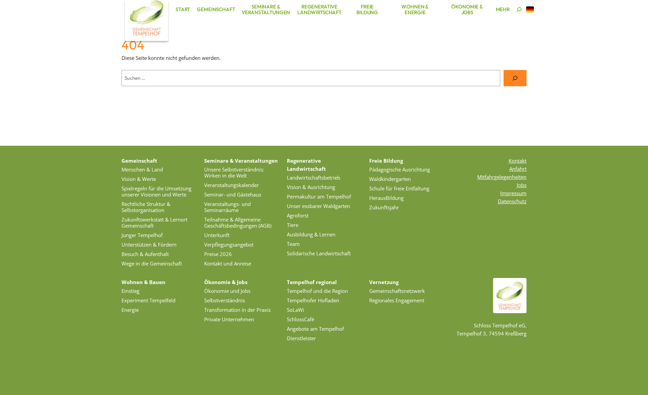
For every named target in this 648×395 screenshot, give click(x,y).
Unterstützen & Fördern (149, 244)
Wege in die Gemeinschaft (152, 263)
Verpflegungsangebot (228, 244)
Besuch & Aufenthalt (145, 254)
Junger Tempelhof (142, 235)
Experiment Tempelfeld (149, 300)
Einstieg (130, 290)
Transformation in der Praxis (237, 309)
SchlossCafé (300, 319)
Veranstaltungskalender (231, 185)
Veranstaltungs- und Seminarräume (227, 207)
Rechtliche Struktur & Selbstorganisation (146, 207)
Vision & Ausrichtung (311, 187)
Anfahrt (517, 168)
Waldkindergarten (390, 179)
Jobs (521, 185)
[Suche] (515, 78)
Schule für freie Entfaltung (399, 188)
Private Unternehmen (229, 319)
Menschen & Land (142, 169)
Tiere (292, 225)
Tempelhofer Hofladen (313, 300)
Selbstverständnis (224, 300)
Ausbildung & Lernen (311, 234)
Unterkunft (217, 235)
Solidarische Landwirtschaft (319, 253)
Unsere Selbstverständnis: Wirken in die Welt (234, 172)
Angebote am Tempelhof (315, 328)
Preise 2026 (218, 254)
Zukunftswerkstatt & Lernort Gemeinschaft (154, 222)
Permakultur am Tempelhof (319, 196)
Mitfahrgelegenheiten (501, 176)
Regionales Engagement (396, 300)
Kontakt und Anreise (227, 263)
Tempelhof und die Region (317, 290)
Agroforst (297, 215)
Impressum (513, 193)
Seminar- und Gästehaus (232, 194)
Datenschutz (512, 201)
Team (293, 243)
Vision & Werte (139, 179)
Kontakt (517, 160)
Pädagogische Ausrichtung (399, 169)
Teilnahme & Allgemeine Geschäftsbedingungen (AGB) (237, 222)
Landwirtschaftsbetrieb (313, 177)
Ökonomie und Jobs (227, 290)
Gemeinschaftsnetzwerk (397, 290)
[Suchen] (519, 9)
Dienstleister (301, 338)
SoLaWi (295, 309)
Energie (130, 309)
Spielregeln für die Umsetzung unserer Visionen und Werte (156, 191)
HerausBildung (386, 197)
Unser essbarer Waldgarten (318, 206)
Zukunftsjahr (384, 207)
